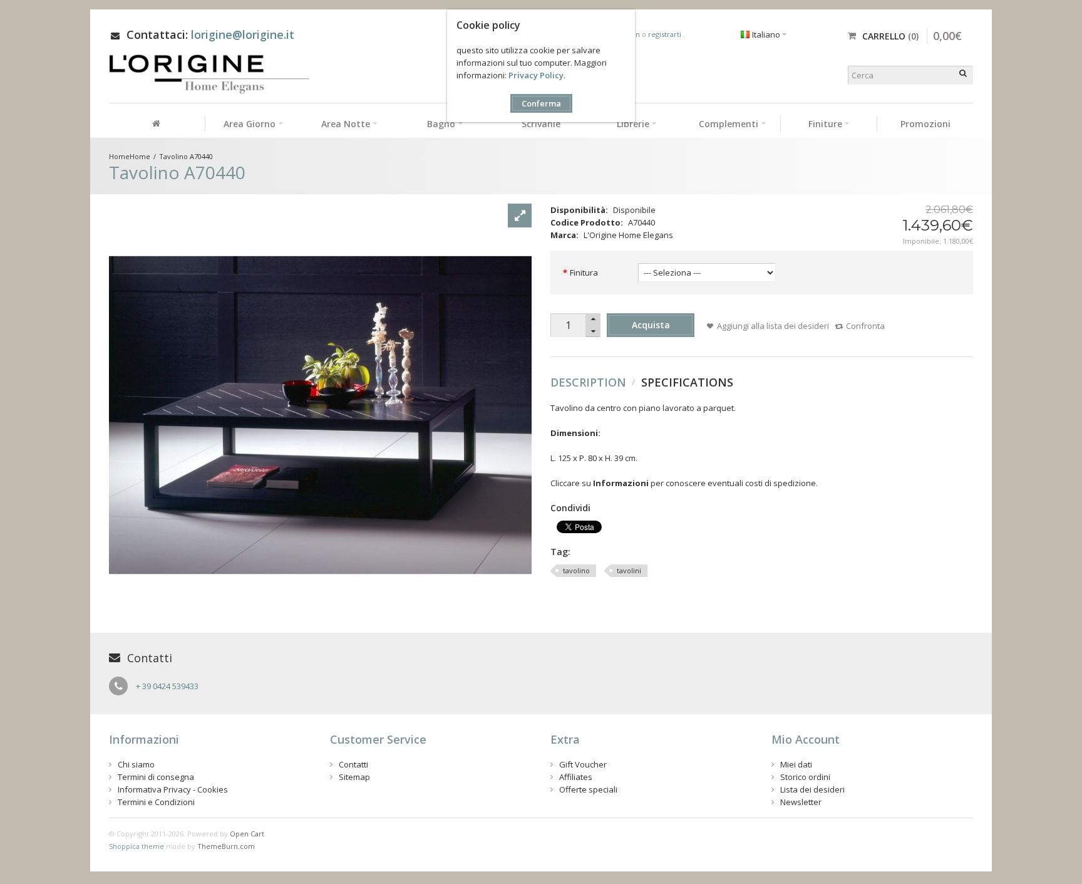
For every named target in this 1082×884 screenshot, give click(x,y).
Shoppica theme (136, 846)
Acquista (651, 325)
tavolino (576, 570)
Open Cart (247, 833)
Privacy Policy (536, 75)
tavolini (629, 570)
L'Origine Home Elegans (628, 235)
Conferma (541, 103)
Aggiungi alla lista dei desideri (773, 325)
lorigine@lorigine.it (242, 34)
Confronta (865, 325)
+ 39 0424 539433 (167, 686)
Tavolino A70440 (186, 156)
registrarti (665, 34)
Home (140, 156)
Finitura (584, 272)
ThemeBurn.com (226, 846)
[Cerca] (963, 75)
